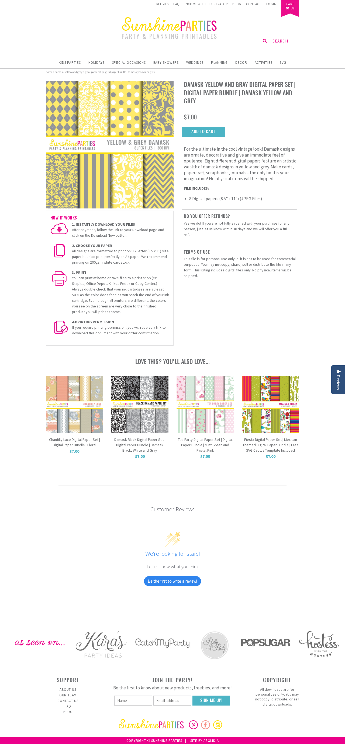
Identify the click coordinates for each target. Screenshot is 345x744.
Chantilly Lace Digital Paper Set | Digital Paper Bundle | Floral (74, 442)
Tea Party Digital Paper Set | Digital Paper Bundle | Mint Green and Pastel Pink (205, 444)
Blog (236, 4)
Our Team (68, 695)
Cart (290, 4)
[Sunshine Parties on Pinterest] (193, 728)
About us (68, 689)
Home (49, 72)
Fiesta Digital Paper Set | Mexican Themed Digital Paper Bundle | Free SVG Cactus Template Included (271, 444)
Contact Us (67, 701)
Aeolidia (211, 740)
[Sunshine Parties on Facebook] (205, 728)
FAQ (176, 4)
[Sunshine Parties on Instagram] (217, 728)
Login (271, 4)
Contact (253, 4)
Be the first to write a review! (172, 581)
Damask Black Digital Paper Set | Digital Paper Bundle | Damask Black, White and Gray (139, 444)
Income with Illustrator (206, 4)
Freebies (162, 4)
